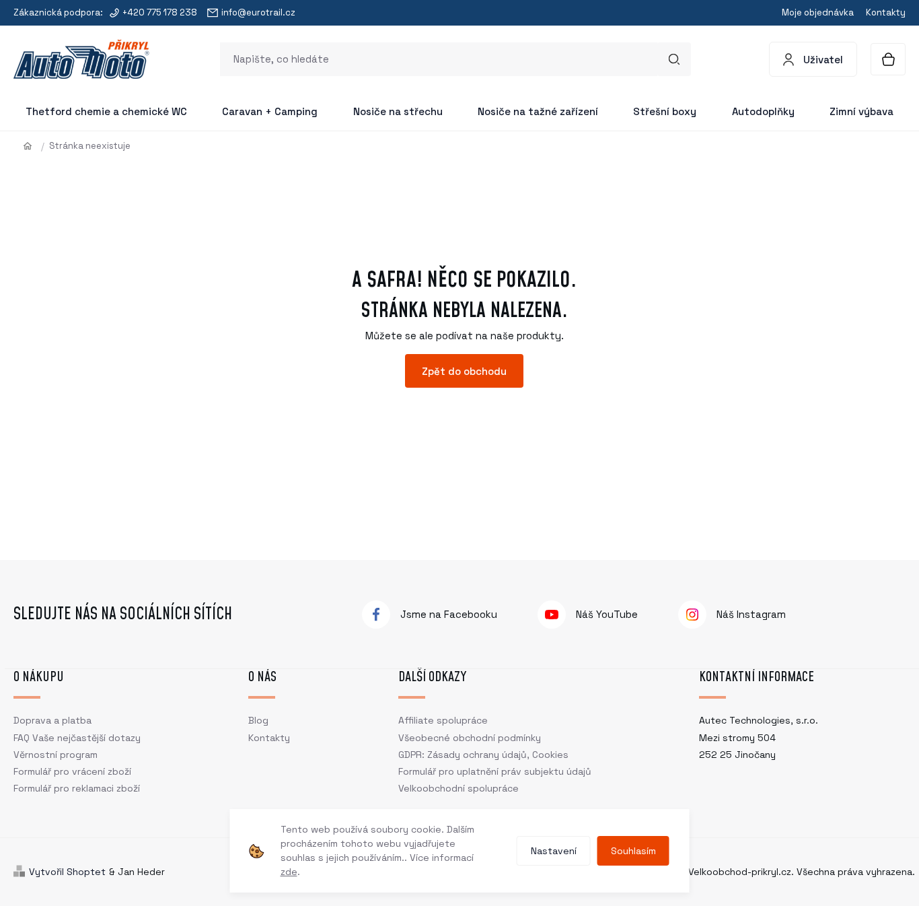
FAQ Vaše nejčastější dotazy (77, 738)
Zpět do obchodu (464, 371)
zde (289, 872)
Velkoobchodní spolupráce (458, 788)
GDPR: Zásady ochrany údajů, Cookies (483, 754)
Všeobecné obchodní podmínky (469, 738)
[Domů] (32, 146)
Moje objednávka (818, 12)
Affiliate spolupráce (443, 720)
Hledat (674, 59)
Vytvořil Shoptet (67, 872)
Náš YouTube (607, 614)
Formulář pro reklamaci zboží (76, 788)
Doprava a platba (52, 720)
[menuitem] (106, 112)
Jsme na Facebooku (448, 614)
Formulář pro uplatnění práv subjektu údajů (494, 771)
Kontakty (886, 12)
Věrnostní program (55, 754)
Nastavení (554, 851)
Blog (258, 720)
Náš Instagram (751, 614)
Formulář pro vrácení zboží (72, 771)
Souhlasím (633, 851)
